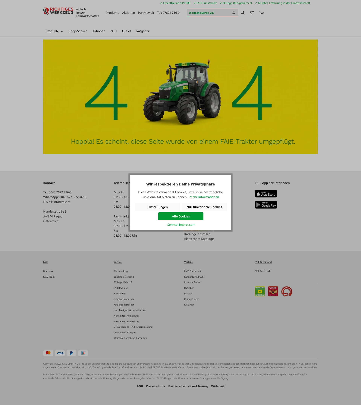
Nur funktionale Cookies (204, 207)
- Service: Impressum (180, 225)
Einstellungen (158, 207)
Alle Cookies (181, 216)
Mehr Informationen (204, 197)
